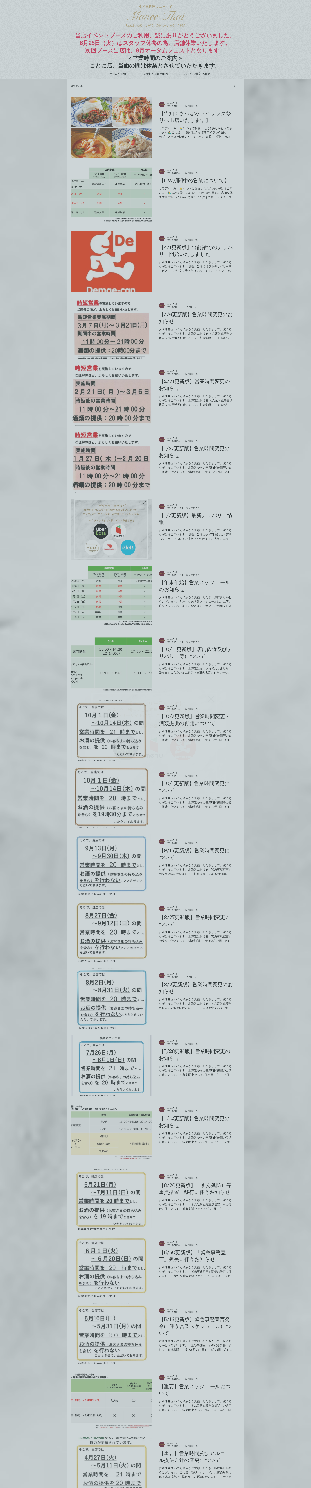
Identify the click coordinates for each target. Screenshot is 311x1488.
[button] (211, 699)
